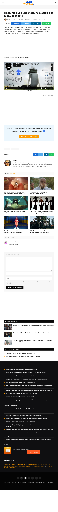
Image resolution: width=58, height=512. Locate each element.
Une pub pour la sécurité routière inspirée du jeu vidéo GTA (20, 353)
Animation (13, 7)
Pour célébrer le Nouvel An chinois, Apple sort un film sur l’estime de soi (31, 332)
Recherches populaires (40, 482)
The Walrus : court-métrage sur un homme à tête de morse (39, 192)
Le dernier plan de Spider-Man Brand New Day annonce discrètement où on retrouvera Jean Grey (29, 390)
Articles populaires (30, 482)
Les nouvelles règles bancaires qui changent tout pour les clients (21, 393)
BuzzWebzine (7, 7)
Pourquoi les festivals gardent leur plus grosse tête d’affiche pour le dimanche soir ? (26, 379)
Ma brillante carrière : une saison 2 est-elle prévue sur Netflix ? (21, 382)
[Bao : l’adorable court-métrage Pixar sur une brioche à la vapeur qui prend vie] (16, 183)
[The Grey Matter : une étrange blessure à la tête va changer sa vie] (16, 203)
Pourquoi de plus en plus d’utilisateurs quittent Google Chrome (21, 369)
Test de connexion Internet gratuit (32, 464)
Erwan (10, 19)
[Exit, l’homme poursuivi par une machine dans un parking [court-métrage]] (16, 222)
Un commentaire (28, 19)
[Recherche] (55, 2)
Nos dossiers (7, 464)
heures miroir (13, 467)
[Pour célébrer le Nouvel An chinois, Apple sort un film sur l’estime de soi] (8, 334)
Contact (5, 484)
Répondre (50, 247)
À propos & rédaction (21, 482)
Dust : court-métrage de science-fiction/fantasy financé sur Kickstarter (23, 356)
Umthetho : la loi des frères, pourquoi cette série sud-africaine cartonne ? (24, 376)
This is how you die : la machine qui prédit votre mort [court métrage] (42, 212)
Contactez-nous (33, 452)
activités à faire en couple (10, 466)
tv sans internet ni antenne (38, 466)
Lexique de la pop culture (17, 464)
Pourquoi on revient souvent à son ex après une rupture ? (20, 396)
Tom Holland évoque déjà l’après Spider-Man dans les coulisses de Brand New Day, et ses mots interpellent (29, 386)
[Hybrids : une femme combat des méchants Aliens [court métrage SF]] (42, 222)
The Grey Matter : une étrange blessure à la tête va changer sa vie (15, 212)
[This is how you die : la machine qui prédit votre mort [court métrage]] (42, 203)
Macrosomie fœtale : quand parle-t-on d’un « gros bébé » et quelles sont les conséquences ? (28, 400)
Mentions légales (49, 482)
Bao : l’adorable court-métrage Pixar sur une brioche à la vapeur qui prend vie (15, 192)
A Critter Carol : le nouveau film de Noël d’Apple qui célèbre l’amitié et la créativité (33, 325)
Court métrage (14, 149)
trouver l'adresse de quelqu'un (24, 466)
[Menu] (3, 2)
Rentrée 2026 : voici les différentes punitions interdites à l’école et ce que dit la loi (25, 372)
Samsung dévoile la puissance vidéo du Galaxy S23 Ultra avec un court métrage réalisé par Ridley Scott (32, 341)
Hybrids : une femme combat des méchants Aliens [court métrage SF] (40, 231)
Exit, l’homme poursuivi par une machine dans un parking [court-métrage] (16, 231)
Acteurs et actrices (45, 464)
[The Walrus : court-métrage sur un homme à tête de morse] (42, 183)
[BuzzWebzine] (29, 2)
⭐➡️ (29, 136)
